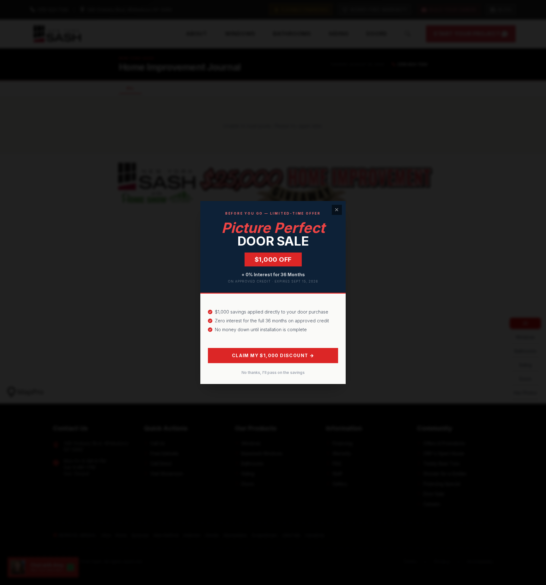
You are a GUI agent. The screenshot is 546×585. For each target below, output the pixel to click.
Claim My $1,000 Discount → (273, 355)
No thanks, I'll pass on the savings (273, 372)
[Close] (337, 210)
